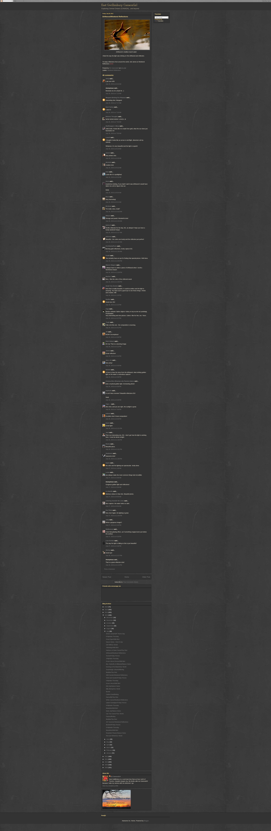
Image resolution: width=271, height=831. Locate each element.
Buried (108, 691)
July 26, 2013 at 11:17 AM (114, 232)
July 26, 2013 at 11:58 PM (114, 459)
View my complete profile (110, 786)
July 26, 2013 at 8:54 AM (113, 192)
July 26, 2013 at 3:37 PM (113, 318)
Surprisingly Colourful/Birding (115, 669)
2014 (106, 612)
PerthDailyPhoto (111, 246)
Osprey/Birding (110, 716)
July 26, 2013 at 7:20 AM (113, 112)
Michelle (108, 162)
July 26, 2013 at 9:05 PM (113, 419)
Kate (107, 172)
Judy (107, 520)
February (109, 750)
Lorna (108, 472)
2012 (106, 756)
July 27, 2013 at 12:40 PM (114, 515)
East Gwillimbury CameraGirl (119, 5)
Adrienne (109, 236)
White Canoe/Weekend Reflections (117, 700)
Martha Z (109, 276)
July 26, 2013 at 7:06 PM (113, 409)
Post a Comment (109, 569)
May (108, 742)
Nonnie (108, 369)
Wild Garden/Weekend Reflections (117, 675)
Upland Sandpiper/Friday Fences (116, 702)
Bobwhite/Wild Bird (112, 708)
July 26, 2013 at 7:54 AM (113, 122)
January (109, 753)
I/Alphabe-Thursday (112, 680)
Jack (107, 432)
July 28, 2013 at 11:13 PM (114, 565)
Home (126, 577)
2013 (106, 615)
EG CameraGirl (116, 776)
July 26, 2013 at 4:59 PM (113, 386)
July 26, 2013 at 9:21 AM (113, 202)
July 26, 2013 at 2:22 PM (113, 305)
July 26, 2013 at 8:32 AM (113, 168)
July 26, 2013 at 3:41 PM (113, 327)
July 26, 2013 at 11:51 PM (114, 449)
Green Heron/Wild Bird (113, 683)
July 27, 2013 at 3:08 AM (113, 478)
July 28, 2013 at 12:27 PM (114, 555)
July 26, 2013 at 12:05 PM (114, 261)
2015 (106, 609)
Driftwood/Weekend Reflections (116, 653)
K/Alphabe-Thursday (112, 636)
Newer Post (106, 577)
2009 (106, 765)
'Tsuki (108, 322)
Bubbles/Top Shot (111, 672)
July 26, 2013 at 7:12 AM (113, 93)
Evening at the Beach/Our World (116, 667)
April (108, 745)
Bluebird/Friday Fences (113, 724)
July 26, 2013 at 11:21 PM (114, 428)
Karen (108, 423)
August (108, 628)
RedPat (108, 299)
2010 (106, 762)
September (110, 626)
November (109, 620)
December (109, 617)
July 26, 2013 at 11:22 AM (114, 242)
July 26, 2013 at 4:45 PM (113, 365)
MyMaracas (109, 529)
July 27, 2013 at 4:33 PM (113, 536)
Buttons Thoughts (112, 116)
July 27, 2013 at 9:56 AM (113, 506)
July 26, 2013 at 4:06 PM (113, 337)
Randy (108, 444)
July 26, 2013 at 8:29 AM (113, 158)
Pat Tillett (109, 510)
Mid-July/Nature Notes (113, 686)
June (108, 739)
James (108, 351)
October (109, 623)
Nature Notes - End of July (114, 642)
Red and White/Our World (114, 736)
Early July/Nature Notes (113, 711)
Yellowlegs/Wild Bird (112, 647)
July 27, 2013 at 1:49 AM (113, 468)
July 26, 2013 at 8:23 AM (113, 149)
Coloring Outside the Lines (115, 501)
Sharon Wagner (111, 265)
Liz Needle (109, 491)
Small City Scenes (112, 286)
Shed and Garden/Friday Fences (116, 678)
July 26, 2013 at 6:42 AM (113, 84)
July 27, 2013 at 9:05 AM (113, 496)
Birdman (108, 206)
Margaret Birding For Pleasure (116, 97)
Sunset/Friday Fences (113, 656)
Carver (108, 153)
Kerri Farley (110, 107)
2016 (106, 607)
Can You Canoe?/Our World (115, 713)
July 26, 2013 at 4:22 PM (113, 346)
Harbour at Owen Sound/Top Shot (116, 650)
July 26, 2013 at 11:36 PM (114, 440)
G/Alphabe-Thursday (112, 727)
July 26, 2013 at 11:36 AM (114, 251)
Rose (107, 196)
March (108, 747)
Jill (107, 332)
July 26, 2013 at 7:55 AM (113, 133)
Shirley (108, 550)
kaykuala (109, 390)
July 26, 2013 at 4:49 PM (113, 377)
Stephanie (109, 453)
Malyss (108, 215)
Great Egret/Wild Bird (112, 639)
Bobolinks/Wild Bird (112, 730)
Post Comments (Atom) (130, 582)
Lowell (108, 137)
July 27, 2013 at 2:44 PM (113, 525)
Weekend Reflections (114, 70)
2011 (106, 759)
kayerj (108, 463)
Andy (107, 78)
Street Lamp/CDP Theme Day (115, 633)
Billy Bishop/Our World (113, 689)
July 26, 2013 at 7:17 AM (113, 103)
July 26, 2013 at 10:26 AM (114, 211)
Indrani (108, 413)
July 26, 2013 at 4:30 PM (113, 356)
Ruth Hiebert (110, 341)
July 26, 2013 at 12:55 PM (114, 282)
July (107, 631)
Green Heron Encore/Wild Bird (115, 661)
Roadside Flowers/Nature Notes (116, 733)
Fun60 (108, 255)
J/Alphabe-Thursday (112, 658)
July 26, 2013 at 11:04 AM (114, 221)
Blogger (146, 821)
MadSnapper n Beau (112, 126)
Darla (107, 181)
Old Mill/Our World (112, 645)
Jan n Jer (109, 360)
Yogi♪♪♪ (108, 404)
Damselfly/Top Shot (112, 697)
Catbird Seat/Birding (112, 694)
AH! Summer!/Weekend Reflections (117, 722)
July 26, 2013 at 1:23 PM (113, 295)
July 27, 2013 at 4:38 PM (113, 546)
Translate (160, 21)
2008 (106, 767)
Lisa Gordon (110, 540)
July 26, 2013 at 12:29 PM (114, 272)
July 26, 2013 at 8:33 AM (113, 177)
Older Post (146, 577)
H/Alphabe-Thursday (112, 705)
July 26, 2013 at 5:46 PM (113, 400)
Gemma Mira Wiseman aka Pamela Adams (120, 381)
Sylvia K (108, 225)
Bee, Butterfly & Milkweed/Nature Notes (118, 664)
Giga (107, 309)
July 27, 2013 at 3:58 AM (113, 487)
